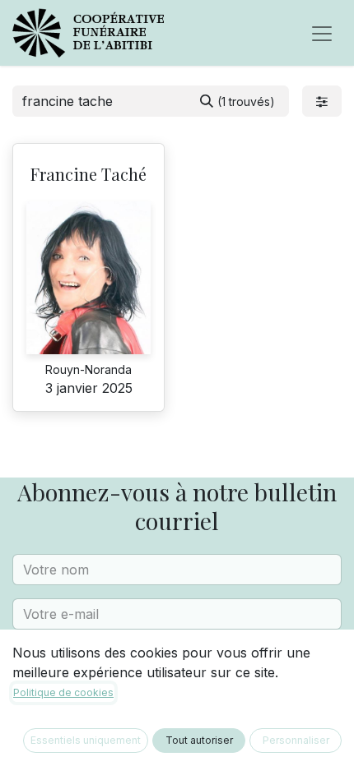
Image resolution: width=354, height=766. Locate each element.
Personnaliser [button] (296, 740)
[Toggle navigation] (322, 32)
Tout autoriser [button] (199, 740)
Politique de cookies (63, 692)
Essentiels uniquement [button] (85, 740)
